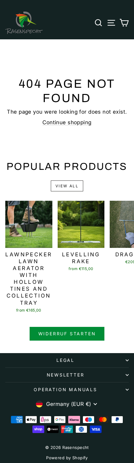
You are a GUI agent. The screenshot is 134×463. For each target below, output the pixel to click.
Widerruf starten (67, 333)
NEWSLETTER (65, 374)
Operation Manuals (65, 389)
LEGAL (65, 360)
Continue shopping (66, 122)
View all (67, 186)
